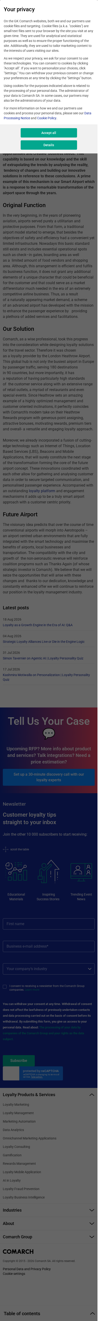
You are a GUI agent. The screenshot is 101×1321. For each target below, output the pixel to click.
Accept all (48, 133)
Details (48, 145)
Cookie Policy (46, 118)
